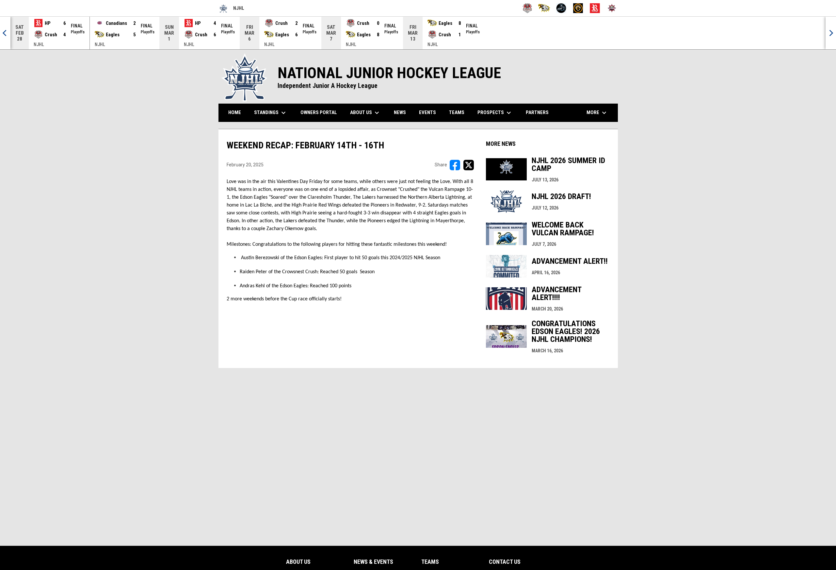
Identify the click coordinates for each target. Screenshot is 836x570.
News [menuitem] (400, 112)
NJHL (231, 9)
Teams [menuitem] (456, 112)
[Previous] (5, 33)
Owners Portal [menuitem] (321, 112)
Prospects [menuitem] (495, 113)
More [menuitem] (597, 113)
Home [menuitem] (234, 112)
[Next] (831, 33)
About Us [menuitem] (365, 113)
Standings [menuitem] (273, 113)
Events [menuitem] (427, 112)
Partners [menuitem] (537, 112)
